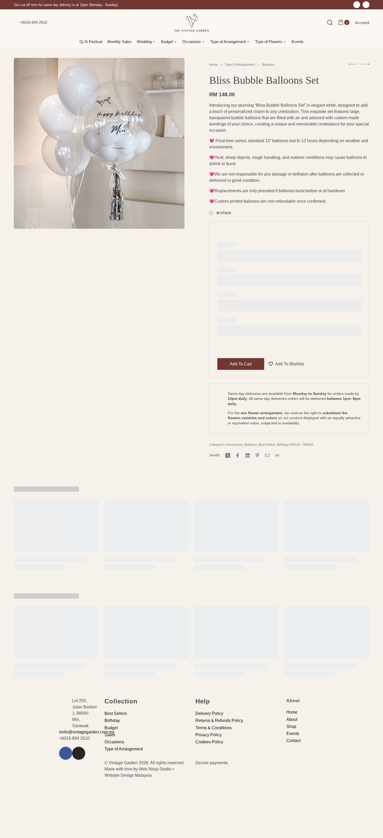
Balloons (268, 65)
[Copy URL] (277, 455)
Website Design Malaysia (128, 775)
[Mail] (267, 455)
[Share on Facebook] (237, 455)
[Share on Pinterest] (257, 455)
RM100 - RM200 (301, 445)
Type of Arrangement (240, 65)
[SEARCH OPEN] (330, 22)
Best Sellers (266, 445)
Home (213, 65)
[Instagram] (366, 4)
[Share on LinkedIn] (247, 455)
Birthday (282, 445)
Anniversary (234, 445)
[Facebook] (356, 4)
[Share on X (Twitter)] (227, 455)
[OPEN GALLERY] (99, 143)
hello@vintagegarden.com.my (86, 732)
